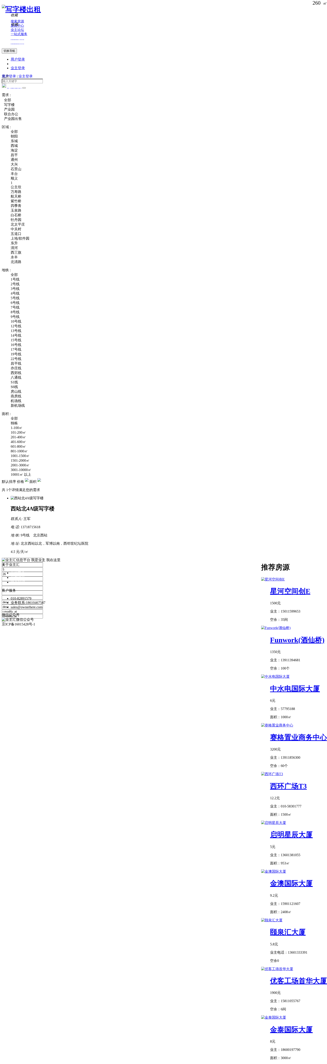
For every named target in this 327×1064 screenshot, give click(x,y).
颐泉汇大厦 (288, 932)
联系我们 (18, 582)
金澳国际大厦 (291, 883)
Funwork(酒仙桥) (297, 640)
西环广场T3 (288, 786)
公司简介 (18, 573)
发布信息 (18, 577)
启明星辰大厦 (291, 835)
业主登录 (18, 68)
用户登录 (18, 59)
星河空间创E (290, 591)
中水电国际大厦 (295, 689)
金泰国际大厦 (291, 1030)
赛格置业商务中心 (298, 737)
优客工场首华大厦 (298, 981)
